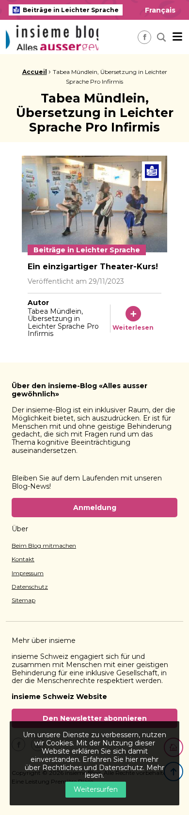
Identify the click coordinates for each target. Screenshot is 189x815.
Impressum (28, 573)
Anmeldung (94, 507)
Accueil (34, 71)
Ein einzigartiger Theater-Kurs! (93, 266)
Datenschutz (30, 586)
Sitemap (23, 600)
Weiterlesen (133, 327)
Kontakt (23, 559)
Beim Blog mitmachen (44, 545)
